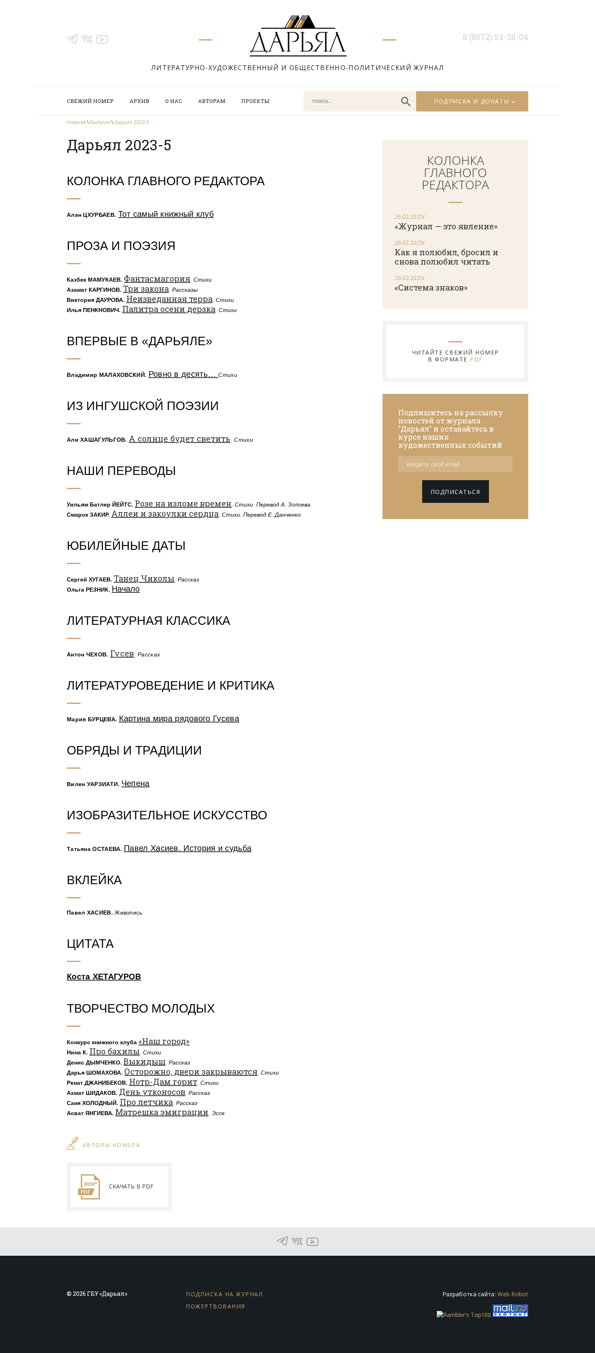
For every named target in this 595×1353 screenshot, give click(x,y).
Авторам (211, 101)
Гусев (122, 653)
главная (76, 122)
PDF (476, 359)
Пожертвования (215, 1306)
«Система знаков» (431, 287)
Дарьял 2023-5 (131, 122)
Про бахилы (114, 1051)
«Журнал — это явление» (446, 226)
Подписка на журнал (224, 1294)
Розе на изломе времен (183, 503)
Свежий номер (90, 101)
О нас (173, 101)
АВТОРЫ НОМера (111, 1145)
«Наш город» (163, 1041)
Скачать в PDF (131, 1186)
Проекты (255, 101)
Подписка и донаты (471, 101)
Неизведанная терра (169, 298)
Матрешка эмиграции (161, 1112)
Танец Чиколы (144, 578)
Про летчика (146, 1102)
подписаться (455, 492)
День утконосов (152, 1091)
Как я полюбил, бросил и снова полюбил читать (446, 257)
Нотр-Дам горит (163, 1081)
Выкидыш (144, 1061)
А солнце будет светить (180, 438)
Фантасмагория (157, 278)
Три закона (146, 288)
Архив (139, 101)
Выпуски (100, 122)
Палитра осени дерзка (168, 309)
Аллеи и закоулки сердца (165, 513)
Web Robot (512, 1294)
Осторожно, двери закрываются (190, 1071)
